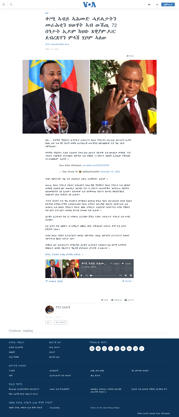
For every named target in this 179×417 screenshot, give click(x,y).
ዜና (47, 13)
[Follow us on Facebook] (92, 348)
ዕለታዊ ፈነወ (54, 357)
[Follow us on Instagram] (104, 348)
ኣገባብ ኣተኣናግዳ (16, 347)
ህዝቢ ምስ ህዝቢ (97, 371)
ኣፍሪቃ (52, 352)
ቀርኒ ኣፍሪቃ (54, 347)
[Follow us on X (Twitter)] (110, 348)
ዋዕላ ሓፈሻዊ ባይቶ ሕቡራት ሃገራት (23, 394)
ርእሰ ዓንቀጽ (14, 357)
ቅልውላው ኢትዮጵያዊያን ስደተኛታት (24, 389)
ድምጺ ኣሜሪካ (90, 267)
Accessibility (55, 408)
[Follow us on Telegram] (135, 348)
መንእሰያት (54, 371)
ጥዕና (11, 375)
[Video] (149, 5)
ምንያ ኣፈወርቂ (51, 44)
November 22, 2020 (110, 171)
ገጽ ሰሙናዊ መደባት (140, 371)
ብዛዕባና (12, 352)
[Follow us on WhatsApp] (141, 348)
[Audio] (157, 5)
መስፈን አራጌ (63, 44)
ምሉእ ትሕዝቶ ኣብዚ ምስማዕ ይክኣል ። (64, 254)
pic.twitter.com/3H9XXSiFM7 (96, 165)
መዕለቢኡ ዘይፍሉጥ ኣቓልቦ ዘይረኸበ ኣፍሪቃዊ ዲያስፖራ (106, 390)
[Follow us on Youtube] (98, 348)
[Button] (130, 56)
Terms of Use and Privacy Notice (105, 408)
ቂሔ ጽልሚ (95, 375)
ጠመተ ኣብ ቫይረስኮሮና (59, 389)
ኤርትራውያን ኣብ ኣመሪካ (60, 375)
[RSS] (129, 348)
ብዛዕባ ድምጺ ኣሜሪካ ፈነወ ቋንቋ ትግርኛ (25, 408)
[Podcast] (116, 348)
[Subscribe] (123, 348)
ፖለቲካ (12, 371)
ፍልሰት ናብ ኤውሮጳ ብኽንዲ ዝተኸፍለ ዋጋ (149, 389)
